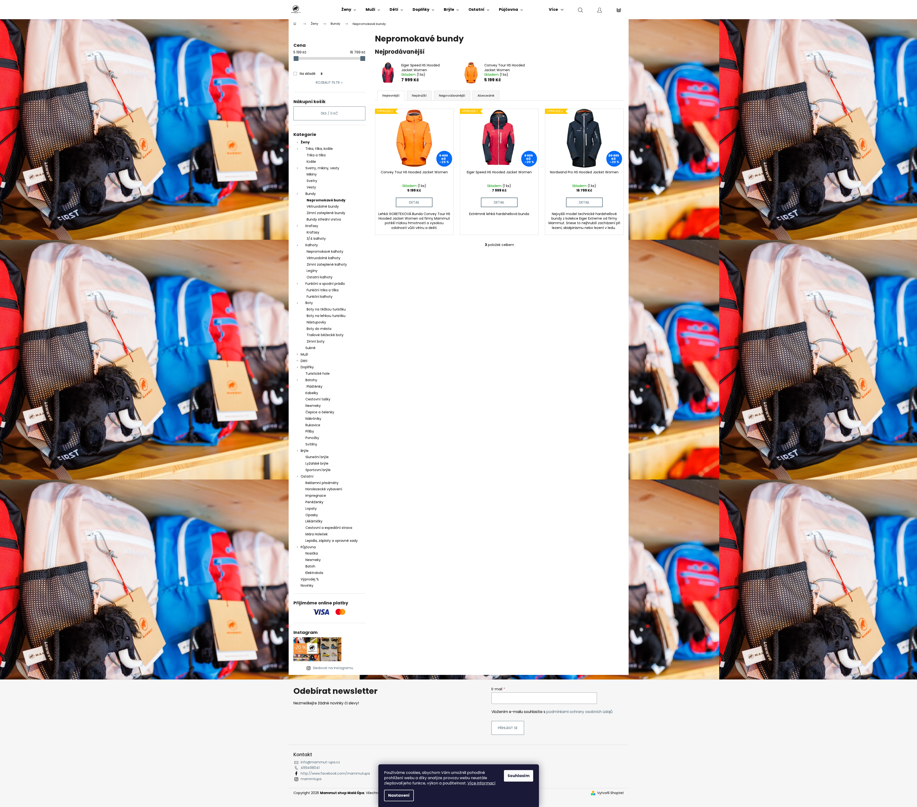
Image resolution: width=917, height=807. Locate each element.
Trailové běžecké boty (325, 335)
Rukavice (312, 425)
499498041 (310, 767)
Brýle (305, 450)
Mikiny (312, 174)
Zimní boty (316, 341)
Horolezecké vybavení (323, 489)
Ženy (305, 142)
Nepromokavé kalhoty (325, 251)
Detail (414, 202)
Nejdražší (419, 95)
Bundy (310, 193)
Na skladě (311, 73)
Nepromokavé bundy (326, 200)
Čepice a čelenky (319, 412)
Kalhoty (311, 245)
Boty (309, 302)
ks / (329, 113)
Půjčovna (308, 547)
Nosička (311, 553)
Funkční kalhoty (320, 296)
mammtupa (311, 779)
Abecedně (486, 95)
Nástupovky (316, 322)
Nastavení (399, 795)
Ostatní (307, 476)
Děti (304, 360)
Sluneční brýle (317, 457)
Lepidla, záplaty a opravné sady (331, 540)
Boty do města (319, 328)
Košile (311, 161)
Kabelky (311, 393)
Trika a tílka (316, 155)
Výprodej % (310, 579)
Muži (304, 354)
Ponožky (312, 437)
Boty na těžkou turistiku (326, 309)
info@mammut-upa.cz (320, 762)
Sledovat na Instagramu (333, 668)
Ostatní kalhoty (320, 277)
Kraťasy (311, 225)
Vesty (311, 187)
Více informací (481, 783)
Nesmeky (313, 405)
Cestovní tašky (317, 399)
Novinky (307, 585)
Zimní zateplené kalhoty (327, 264)
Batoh (310, 566)
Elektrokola (314, 572)
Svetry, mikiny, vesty (322, 168)
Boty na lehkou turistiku (326, 315)
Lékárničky (313, 521)
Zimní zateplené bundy (326, 213)
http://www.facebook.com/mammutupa (335, 773)
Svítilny (311, 444)
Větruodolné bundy (323, 206)
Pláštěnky (314, 386)
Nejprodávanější (452, 95)
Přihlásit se (508, 727)
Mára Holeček (316, 534)
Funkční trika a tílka (323, 290)
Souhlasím (519, 775)
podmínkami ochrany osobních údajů (579, 711)
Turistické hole (317, 373)
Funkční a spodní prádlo (325, 283)
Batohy (311, 380)
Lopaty (311, 508)
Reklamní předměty (322, 482)
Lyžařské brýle (316, 463)
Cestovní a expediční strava (328, 527)
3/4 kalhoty (316, 238)
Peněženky (314, 502)
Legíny (312, 270)
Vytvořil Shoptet (610, 793)
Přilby (309, 431)
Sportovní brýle (318, 470)
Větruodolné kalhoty (323, 258)
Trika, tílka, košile (319, 148)
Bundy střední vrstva (324, 219)
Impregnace (315, 495)
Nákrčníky (313, 418)
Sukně (310, 347)
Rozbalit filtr (328, 82)
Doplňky (307, 367)
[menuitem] (349, 9)
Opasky (311, 515)
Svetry (312, 180)
